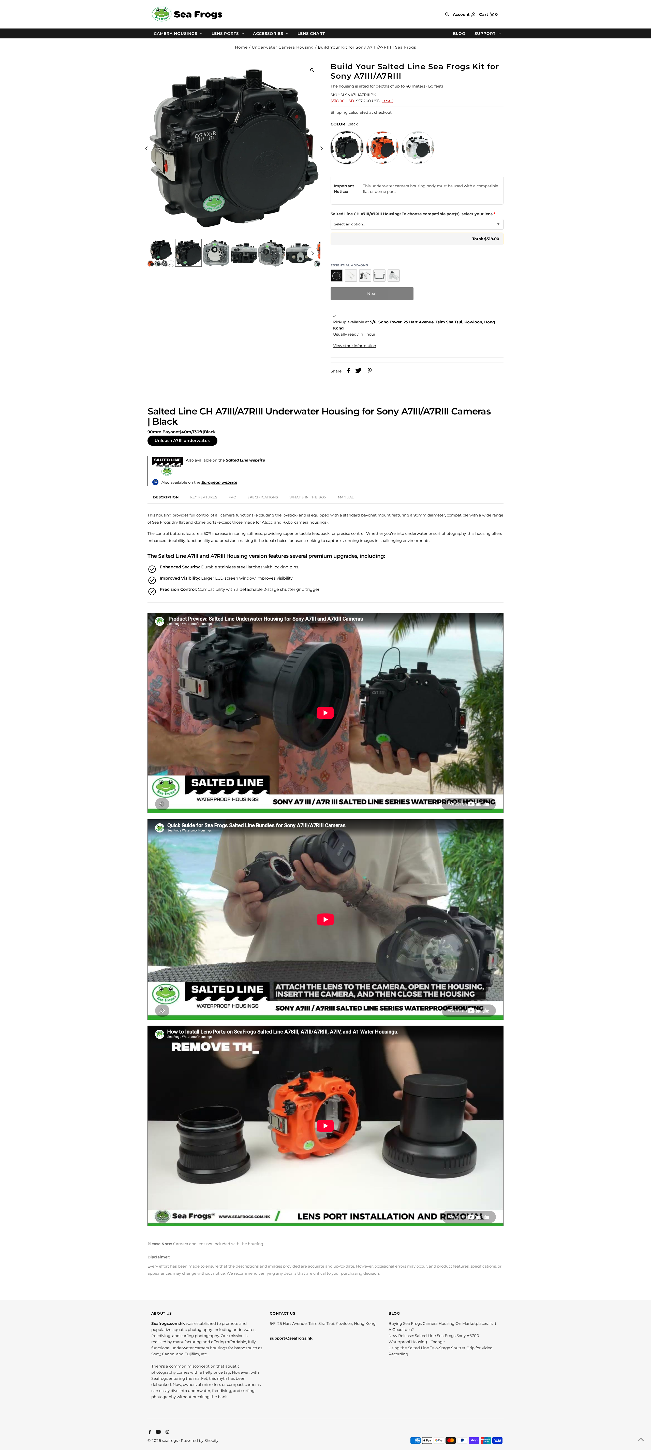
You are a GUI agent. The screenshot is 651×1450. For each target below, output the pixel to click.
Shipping (339, 112)
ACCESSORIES (268, 33)
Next (372, 293)
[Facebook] (149, 1432)
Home (241, 47)
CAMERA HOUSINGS (175, 33)
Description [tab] (166, 497)
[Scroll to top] (641, 1440)
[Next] (321, 148)
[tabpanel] (325, 865)
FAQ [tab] (232, 497)
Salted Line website (245, 460)
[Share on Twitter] (358, 371)
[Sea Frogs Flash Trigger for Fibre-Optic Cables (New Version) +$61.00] (394, 275)
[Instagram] (166, 1432)
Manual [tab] (346, 497)
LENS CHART (311, 33)
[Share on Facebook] (348, 371)
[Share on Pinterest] (370, 371)
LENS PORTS (225, 33)
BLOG (459, 33)
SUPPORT (485, 33)
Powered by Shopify (199, 1440)
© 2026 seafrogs (163, 1440)
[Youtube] (157, 1432)
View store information (354, 345)
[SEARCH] (447, 14)
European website (219, 482)
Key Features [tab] (203, 497)
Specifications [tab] (262, 497)
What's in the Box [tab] (308, 497)
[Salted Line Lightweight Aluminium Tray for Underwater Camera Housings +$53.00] (379, 275)
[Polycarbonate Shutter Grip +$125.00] (365, 275)
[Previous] (146, 148)
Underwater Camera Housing (283, 47)
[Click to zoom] (312, 70)
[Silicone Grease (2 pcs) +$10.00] (351, 275)
